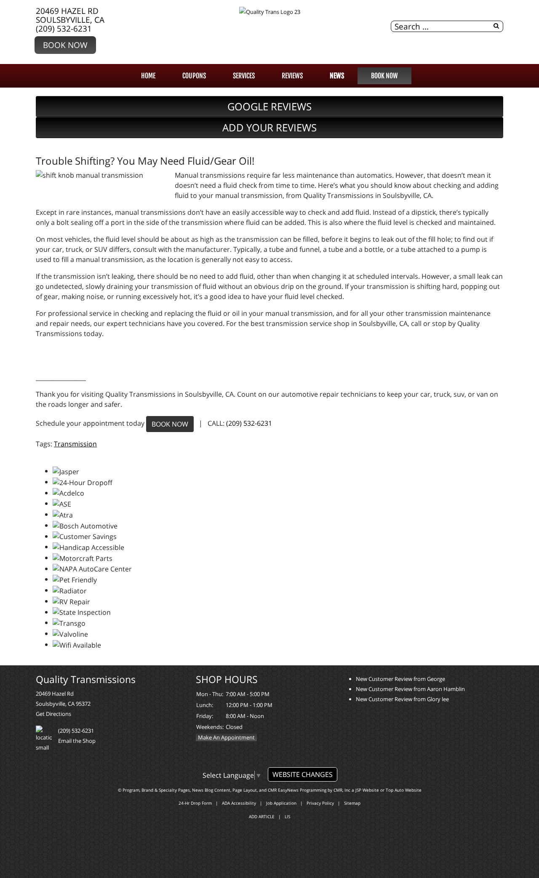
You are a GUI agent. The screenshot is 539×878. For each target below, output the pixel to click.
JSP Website (367, 790)
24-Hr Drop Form (195, 803)
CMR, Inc (342, 790)
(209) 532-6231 (64, 28)
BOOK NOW (170, 424)
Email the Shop (77, 741)
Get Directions (53, 714)
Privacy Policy (320, 803)
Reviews (292, 76)
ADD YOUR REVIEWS (269, 127)
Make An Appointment (226, 737)
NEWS (337, 76)
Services (244, 76)
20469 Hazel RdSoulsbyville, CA (70, 15)
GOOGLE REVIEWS (269, 106)
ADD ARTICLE (262, 816)
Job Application (281, 803)
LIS (287, 816)
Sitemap (352, 803)
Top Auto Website (404, 790)
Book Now (65, 45)
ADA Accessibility (239, 803)
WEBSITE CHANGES (302, 774)
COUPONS (194, 76)
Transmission (75, 443)
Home (148, 76)
